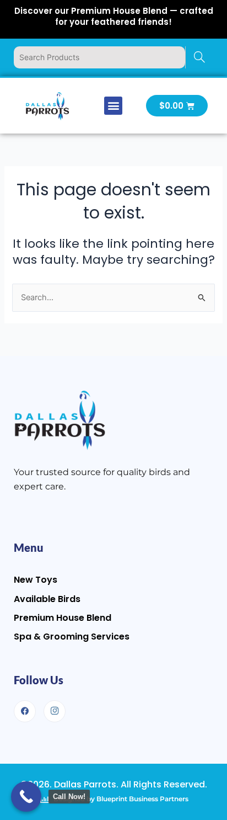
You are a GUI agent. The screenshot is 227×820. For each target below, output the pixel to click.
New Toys (35, 579)
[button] (113, 106)
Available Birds (47, 599)
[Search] (199, 57)
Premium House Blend (62, 617)
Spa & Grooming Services (71, 636)
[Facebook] (25, 711)
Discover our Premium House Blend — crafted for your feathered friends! (113, 16)
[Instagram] (55, 711)
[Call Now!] (26, 796)
